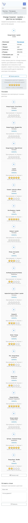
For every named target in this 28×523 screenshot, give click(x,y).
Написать (14, 504)
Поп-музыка (12, 11)
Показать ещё (14, 475)
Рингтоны (5, 11)
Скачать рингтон (14, 76)
